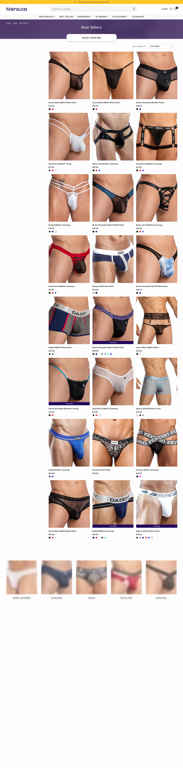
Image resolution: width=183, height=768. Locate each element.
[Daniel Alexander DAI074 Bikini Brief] (156, 259)
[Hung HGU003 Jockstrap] (69, 443)
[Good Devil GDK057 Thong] (69, 136)
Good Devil (161, 598)
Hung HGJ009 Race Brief (103, 286)
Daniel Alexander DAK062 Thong (150, 102)
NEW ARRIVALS (46, 16)
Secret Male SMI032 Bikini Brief (106, 102)
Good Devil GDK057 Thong (60, 164)
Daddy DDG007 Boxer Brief (60, 347)
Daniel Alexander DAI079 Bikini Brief (108, 225)
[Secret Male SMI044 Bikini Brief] (69, 504)
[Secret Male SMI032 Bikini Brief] (113, 75)
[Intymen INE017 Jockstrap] (156, 443)
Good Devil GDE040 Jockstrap (149, 164)
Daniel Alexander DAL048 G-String (63, 408)
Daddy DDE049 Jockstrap (59, 225)
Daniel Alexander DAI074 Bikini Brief (151, 286)
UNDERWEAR (83, 16)
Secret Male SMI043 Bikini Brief (62, 102)
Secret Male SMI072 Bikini (147, 347)
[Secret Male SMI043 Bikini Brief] (69, 75)
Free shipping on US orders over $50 (93, 2)
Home (8, 23)
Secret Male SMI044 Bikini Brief (62, 531)
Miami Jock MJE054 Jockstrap (149, 225)
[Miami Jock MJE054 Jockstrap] (156, 198)
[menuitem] (47, 16)
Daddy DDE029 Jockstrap (103, 531)
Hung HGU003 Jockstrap (59, 470)
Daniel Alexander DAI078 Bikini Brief (108, 347)
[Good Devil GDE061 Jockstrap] (113, 381)
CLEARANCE (138, 16)
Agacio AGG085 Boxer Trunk (148, 408)
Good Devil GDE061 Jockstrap (105, 408)
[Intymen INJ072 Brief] (113, 443)
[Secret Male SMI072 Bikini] (156, 320)
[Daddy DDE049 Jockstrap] (69, 198)
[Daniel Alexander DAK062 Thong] (156, 75)
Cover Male (56, 598)
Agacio (91, 598)
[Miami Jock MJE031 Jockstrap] (113, 136)
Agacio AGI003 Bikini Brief (147, 531)
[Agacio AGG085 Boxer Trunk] (156, 381)
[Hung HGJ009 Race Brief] (113, 259)
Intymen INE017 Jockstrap (147, 470)
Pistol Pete (126, 598)
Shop (15, 23)
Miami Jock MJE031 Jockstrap (105, 164)
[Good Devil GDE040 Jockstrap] (156, 136)
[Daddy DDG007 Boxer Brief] (69, 320)
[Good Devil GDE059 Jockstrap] (69, 259)
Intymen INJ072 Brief (101, 470)
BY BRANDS (101, 16)
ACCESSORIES (119, 16)
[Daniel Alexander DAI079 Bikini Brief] (113, 198)
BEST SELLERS (67, 16)
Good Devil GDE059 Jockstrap (61, 286)
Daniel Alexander (22, 598)
